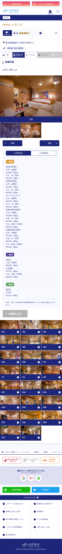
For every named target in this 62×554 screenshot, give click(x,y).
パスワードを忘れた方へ (15, 504)
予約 (57, 55)
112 (49, 143)
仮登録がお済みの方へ (45, 504)
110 (12, 143)
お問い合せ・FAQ (43, 527)
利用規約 (40, 511)
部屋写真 (19, 55)
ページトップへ (29, 497)
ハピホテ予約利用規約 (14, 527)
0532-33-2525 (15, 48)
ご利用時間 (43, 153)
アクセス (32, 55)
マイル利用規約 (42, 519)
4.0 (15, 33)
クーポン (44, 55)
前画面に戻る (15, 313)
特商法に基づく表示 (13, 511)
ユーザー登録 (15, 18)
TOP (7, 55)
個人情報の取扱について (15, 519)
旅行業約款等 (11, 535)
